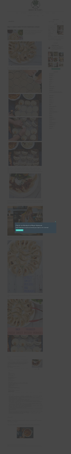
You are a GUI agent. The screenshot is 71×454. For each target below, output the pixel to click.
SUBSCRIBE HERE (19, 230)
